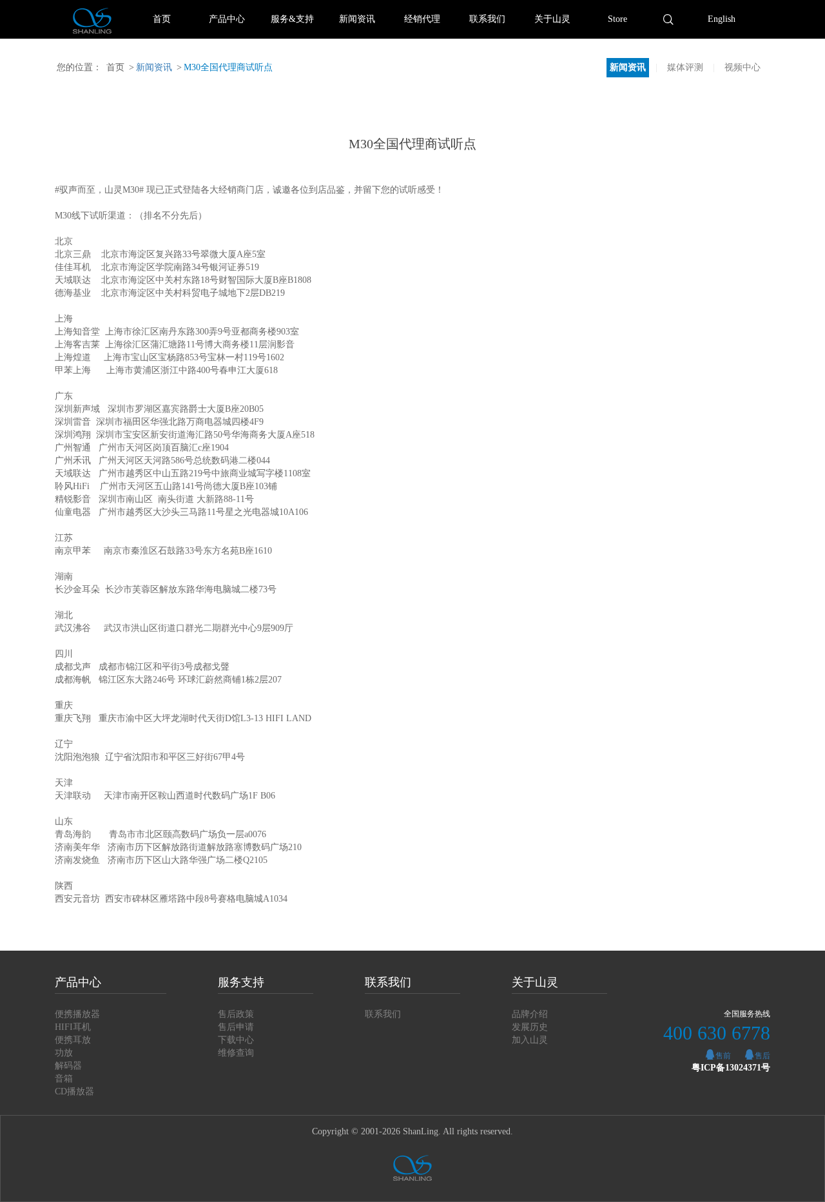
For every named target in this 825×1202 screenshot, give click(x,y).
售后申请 (236, 1027)
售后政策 (236, 1014)
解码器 (68, 1066)
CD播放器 (74, 1091)
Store (617, 19)
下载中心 (236, 1040)
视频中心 (742, 67)
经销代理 (422, 19)
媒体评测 (685, 67)
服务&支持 (292, 19)
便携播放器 (77, 1014)
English (721, 19)
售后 (762, 1055)
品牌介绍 (530, 1014)
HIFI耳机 (73, 1027)
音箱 (64, 1078)
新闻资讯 (357, 19)
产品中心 (227, 19)
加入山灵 (530, 1040)
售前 (723, 1055)
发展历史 (530, 1027)
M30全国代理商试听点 (225, 67)
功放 (64, 1053)
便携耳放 (73, 1040)
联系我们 (487, 19)
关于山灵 (552, 19)
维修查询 (236, 1053)
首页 (162, 19)
